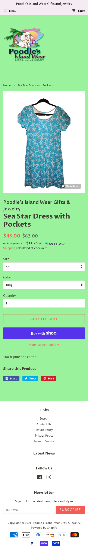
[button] (44, 243)
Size (6, 259)
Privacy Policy (44, 435)
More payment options (44, 345)
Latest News (44, 453)
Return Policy (44, 430)
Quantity (9, 295)
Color (7, 277)
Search (44, 418)
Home (7, 85)
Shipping (9, 248)
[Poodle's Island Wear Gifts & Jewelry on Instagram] (48, 478)
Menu (12, 11)
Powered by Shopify (44, 528)
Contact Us (44, 424)
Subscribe (70, 510)
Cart (81, 11)
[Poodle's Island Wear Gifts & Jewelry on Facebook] (39, 478)
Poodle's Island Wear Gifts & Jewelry (56, 523)
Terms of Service (44, 441)
